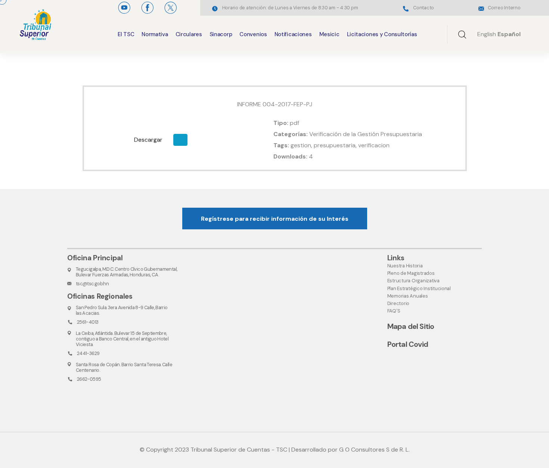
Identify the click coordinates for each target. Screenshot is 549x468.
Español (509, 34)
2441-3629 (88, 353)
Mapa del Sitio (410, 326)
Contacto (423, 7)
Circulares (189, 34)
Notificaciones (293, 34)
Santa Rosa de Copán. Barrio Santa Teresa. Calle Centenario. (124, 367)
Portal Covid (407, 344)
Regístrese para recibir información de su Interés (274, 219)
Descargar (148, 140)
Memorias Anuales (407, 296)
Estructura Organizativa (413, 280)
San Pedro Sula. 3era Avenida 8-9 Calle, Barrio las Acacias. (122, 310)
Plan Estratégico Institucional (419, 288)
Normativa (155, 34)
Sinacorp (221, 34)
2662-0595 (89, 379)
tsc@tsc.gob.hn (92, 283)
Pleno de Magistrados (411, 273)
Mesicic (329, 34)
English (486, 34)
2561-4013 (87, 322)
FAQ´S (393, 311)
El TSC (126, 34)
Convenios (253, 34)
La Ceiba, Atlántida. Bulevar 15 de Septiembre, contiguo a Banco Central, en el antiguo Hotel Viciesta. (122, 339)
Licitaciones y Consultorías (382, 34)
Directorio (398, 303)
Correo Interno (504, 7)
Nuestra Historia (405, 266)
